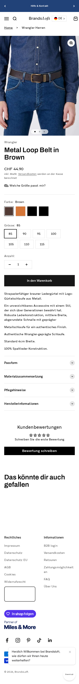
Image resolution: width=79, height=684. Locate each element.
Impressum (12, 546)
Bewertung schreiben (39, 451)
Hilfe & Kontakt (39, 5)
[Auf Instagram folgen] (18, 640)
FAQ (47, 579)
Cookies (10, 574)
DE (60, 18)
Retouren (50, 560)
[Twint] (20, 660)
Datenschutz (13, 553)
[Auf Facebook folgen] (7, 640)
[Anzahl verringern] (9, 264)
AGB (7, 567)
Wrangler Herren (33, 28)
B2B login (51, 546)
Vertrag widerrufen (20, 594)
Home (8, 28)
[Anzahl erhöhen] (26, 264)
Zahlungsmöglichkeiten (59, 569)
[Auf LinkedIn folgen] (50, 640)
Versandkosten (27, 174)
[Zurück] (5, 6)
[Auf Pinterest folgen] (28, 640)
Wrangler (10, 142)
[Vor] (74, 6)
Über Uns (50, 586)
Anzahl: (9, 256)
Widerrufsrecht (15, 582)
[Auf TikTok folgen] (39, 640)
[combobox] (59, 18)
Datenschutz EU (15, 560)
